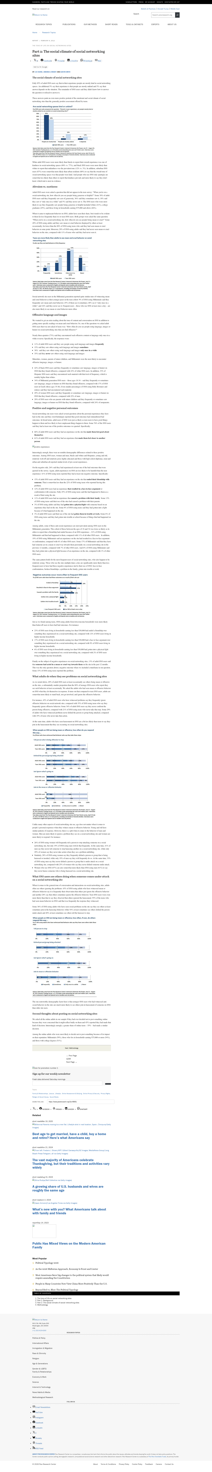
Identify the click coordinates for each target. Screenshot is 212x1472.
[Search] (177, 15)
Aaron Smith (65, 72)
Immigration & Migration (42, 1348)
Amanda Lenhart (50, 72)
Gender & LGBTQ (39, 1368)
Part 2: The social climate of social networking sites (58, 1302)
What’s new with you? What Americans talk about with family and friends (69, 1211)
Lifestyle (58, 1093)
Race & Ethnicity (39, 1353)
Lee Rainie (39, 72)
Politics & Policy (38, 1338)
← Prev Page (71, 1055)
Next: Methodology (71, 1048)
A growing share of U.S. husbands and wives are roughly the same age (67, 1188)
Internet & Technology (41, 1387)
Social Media (54, 1097)
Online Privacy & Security (91, 1093)
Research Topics (44, 24)
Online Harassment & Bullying (72, 1093)
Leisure (51, 1093)
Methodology (42, 1305)
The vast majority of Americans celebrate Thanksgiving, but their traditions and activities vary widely (70, 1164)
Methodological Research (42, 1397)
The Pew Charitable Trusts (157, 1457)
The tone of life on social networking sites (51, 46)
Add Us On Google (40, 67)
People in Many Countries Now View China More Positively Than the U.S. (71, 1283)
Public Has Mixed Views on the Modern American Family (69, 1245)
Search (136, 14)
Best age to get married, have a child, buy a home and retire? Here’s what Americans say (69, 1136)
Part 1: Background (45, 1300)
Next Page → (71, 1062)
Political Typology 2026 (47, 1262)
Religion (35, 1358)
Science (35, 1382)
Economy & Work (39, 1377)
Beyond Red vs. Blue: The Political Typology (56, 1289)
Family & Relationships (40, 1093)
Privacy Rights (105, 1093)
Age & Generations (40, 1363)
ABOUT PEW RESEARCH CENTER (43, 1454)
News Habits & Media (41, 1392)
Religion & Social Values (40, 1097)
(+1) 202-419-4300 (39, 1330)
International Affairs (40, 1343)
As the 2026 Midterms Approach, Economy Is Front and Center (66, 1269)
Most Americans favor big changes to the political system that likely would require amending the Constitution (72, 1276)
